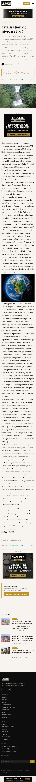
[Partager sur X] (27, 79)
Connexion (4, 739)
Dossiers (4, 729)
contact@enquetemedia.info (11, 749)
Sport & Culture (6, 714)
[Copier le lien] (32, 79)
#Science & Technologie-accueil (12, 540)
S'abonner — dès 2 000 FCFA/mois (17, 594)
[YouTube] (9, 689)
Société (3, 702)
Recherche (4, 731)
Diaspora (4, 717)
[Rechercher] (20, 3)
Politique (4, 697)
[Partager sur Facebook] (22, 79)
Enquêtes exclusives (7, 726)
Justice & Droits (7, 22)
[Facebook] (2, 689)
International (5, 709)
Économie (4, 699)
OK (32, 761)
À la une (3, 724)
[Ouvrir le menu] (33, 3)
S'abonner (26, 3)
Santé (3, 712)
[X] (6, 689)
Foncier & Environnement (8, 707)
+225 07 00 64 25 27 (9, 746)
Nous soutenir (5, 736)
